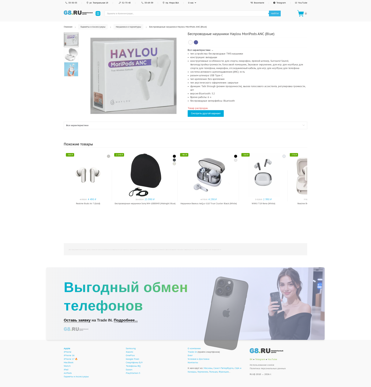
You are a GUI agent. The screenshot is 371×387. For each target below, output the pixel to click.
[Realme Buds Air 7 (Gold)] (108, 156)
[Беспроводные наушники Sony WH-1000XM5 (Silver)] (174, 163)
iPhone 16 (69, 355)
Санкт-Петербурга (223, 368)
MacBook (68, 362)
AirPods (68, 373)
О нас (191, 2)
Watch (67, 366)
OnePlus (130, 355)
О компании (194, 348)
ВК (251, 359)
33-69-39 (148, 2)
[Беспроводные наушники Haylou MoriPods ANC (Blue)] (196, 42)
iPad (66, 369)
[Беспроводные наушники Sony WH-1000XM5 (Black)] (174, 156)
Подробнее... (126, 320)
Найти (275, 13)
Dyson (129, 369)
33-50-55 (72, 2)
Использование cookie (262, 365)
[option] (133, 75)
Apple (67, 348)
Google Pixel (132, 359)
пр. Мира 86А (172, 2)
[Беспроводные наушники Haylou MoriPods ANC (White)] (190, 42)
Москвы (208, 368)
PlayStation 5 (133, 373)
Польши (213, 371)
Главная (68, 26)
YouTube (302, 2)
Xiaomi (129, 351)
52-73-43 (126, 2)
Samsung (131, 348)
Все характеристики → (200, 50)
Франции (224, 371)
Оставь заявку (77, 320)
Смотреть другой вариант (206, 113)
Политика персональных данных (268, 368)
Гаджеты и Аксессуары (92, 26)
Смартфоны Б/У (134, 362)
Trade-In (192, 351)
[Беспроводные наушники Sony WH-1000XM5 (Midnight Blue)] (174, 160)
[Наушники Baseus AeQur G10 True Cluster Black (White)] (235, 160)
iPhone (67, 351)
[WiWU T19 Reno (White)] (284, 156)
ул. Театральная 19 (98, 2)
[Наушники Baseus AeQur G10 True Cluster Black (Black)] (235, 156)
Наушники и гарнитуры (128, 26)
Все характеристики (77, 125)
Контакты (193, 362)
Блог (190, 355)
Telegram (281, 2)
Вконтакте (259, 2)
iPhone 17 (69, 359)
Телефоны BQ (133, 366)
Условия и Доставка (198, 359)
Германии (202, 371)
